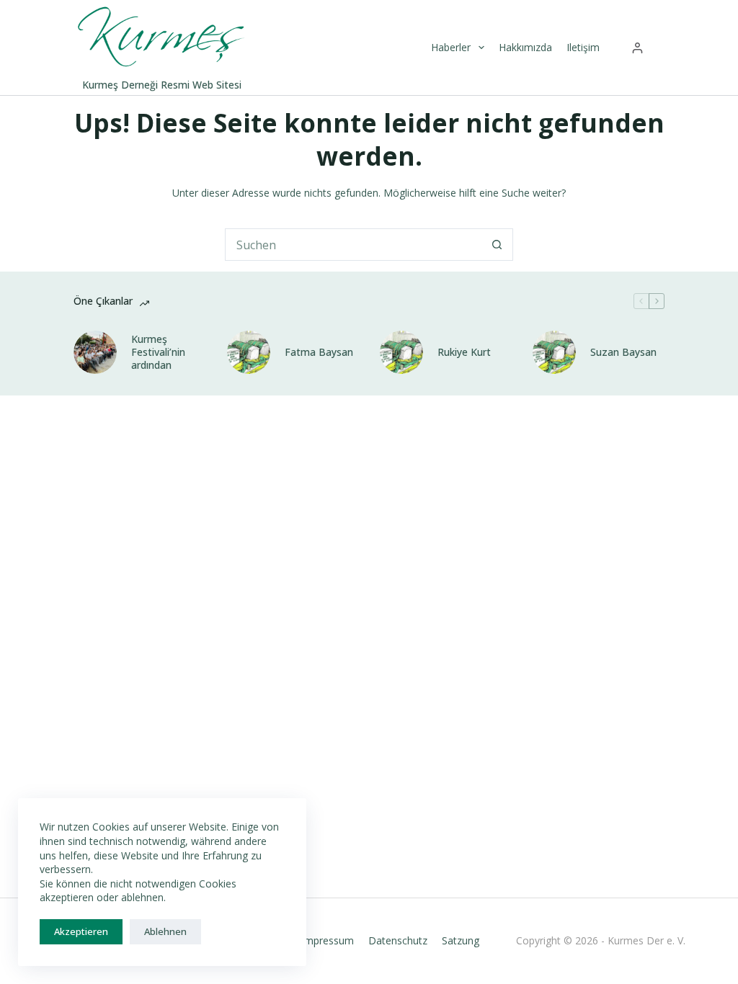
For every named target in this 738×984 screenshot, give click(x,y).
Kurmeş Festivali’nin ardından (158, 352)
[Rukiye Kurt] (401, 352)
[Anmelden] (637, 48)
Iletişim (583, 47)
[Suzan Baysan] (554, 352)
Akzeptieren (81, 931)
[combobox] (353, 244)
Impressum (327, 940)
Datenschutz (397, 940)
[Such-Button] (496, 244)
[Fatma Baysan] (248, 352)
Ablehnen (165, 931)
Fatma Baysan (319, 352)
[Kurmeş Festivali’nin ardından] (95, 352)
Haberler (451, 47)
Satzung (460, 940)
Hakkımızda (525, 47)
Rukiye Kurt (464, 352)
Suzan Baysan (623, 352)
